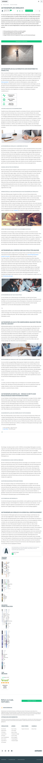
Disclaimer (37, 10)
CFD (8, 677)
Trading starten (31, 700)
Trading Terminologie (15, 733)
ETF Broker (3, 735)
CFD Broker (3, 732)
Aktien (3, 677)
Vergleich (16, 210)
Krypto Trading (14, 735)
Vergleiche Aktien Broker (4, 686)
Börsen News (34, 728)
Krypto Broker (3, 733)
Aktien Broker (3, 730)
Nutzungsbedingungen (12, 759)
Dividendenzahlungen (8, 276)
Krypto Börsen (4, 740)
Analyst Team (6, 10)
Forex (6, 677)
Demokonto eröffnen (21, 41)
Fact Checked (28, 10)
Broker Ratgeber (14, 737)
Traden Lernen (6, 4)
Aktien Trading (14, 732)
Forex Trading (13, 728)
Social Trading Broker (5, 737)
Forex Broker (3, 728)
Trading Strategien (14, 740)
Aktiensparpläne (4, 82)
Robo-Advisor (3, 738)
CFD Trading (13, 730)
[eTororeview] (5, 682)
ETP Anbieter (3, 742)
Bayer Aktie (5, 429)
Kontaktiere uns (4, 759)
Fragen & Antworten (25, 728)
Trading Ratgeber (13, 4)
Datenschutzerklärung (21, 759)
